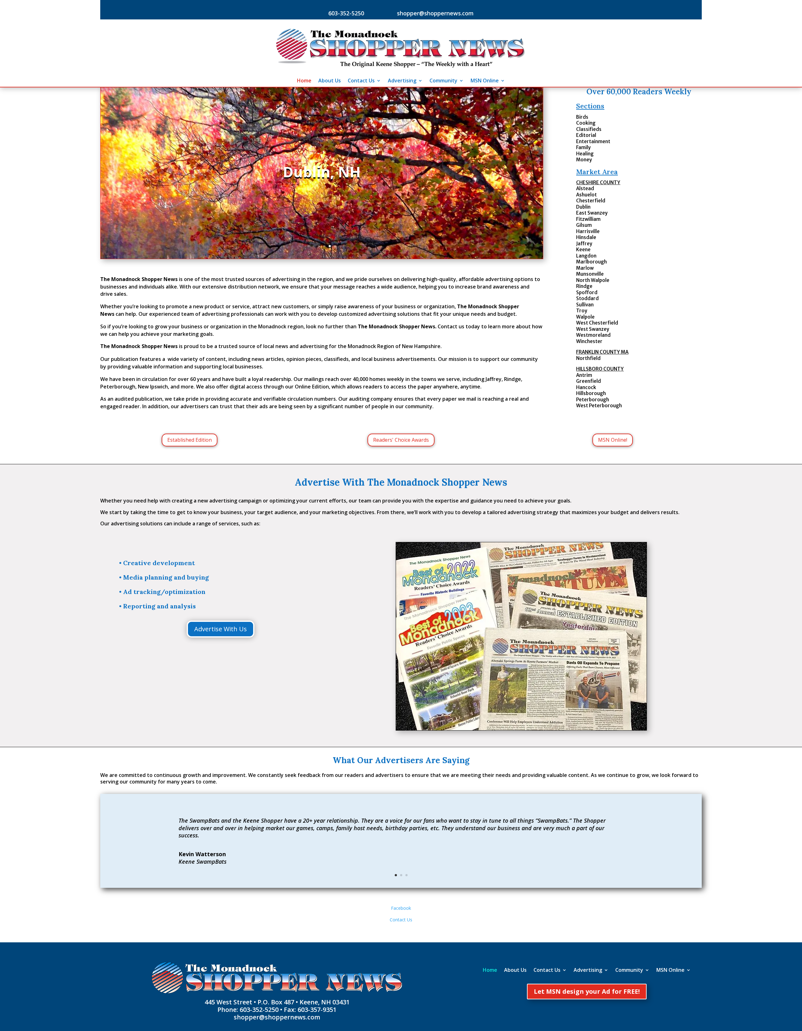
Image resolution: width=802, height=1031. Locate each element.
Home (304, 81)
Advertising (402, 81)
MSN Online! (612, 439)
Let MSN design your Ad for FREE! (587, 991)
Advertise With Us (220, 629)
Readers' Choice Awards (401, 439)
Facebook (401, 908)
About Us (329, 81)
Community (443, 81)
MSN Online (485, 81)
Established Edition (189, 439)
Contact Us (361, 81)
